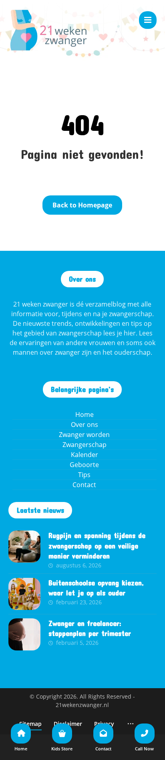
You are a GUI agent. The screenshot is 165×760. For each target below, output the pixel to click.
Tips (84, 474)
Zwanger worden (84, 434)
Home (84, 414)
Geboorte (84, 464)
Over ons (84, 424)
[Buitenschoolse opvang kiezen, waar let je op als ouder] (24, 594)
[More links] (130, 723)
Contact (84, 484)
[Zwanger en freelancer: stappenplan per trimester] (24, 634)
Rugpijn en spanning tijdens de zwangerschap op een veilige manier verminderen (96, 545)
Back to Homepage (82, 205)
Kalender (84, 454)
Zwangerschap (84, 444)
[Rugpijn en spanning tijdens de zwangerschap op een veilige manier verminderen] (24, 546)
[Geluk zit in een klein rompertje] (48, 30)
